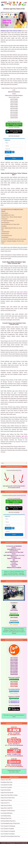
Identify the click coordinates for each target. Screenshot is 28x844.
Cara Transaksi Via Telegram (8, 833)
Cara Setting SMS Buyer (7, 813)
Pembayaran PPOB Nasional (8, 810)
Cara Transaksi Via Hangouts (8, 831)
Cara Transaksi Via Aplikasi (7, 828)
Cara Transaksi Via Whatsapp (8, 826)
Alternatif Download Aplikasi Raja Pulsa (10, 836)
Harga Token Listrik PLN (6, 808)
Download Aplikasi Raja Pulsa (8, 821)
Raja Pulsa (3, 67)
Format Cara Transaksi (6, 787)
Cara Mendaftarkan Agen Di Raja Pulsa (10, 823)
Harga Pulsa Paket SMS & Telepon (9, 795)
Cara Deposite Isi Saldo (6, 784)
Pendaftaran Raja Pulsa (6, 782)
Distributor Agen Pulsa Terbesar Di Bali (14, 8)
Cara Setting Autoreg (6, 815)
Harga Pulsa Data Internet (7, 792)
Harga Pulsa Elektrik (6, 790)
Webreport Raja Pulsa (6, 818)
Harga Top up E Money (6, 800)
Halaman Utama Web (6, 779)
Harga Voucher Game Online (8, 797)
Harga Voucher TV (5, 802)
